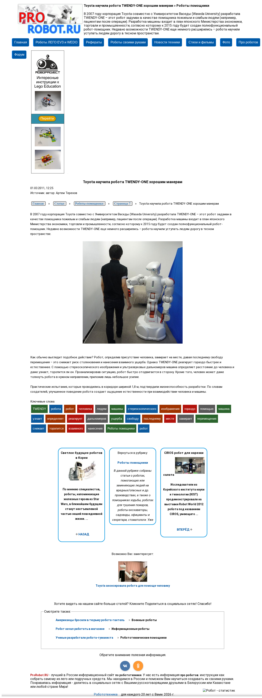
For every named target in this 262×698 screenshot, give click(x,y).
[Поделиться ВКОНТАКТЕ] (125, 666)
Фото (226, 42)
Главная (20, 42)
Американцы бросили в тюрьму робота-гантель (90, 620)
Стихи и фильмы (201, 42)
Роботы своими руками (128, 42)
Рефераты (94, 42)
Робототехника (105, 694)
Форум (19, 54)
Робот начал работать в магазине (80, 628)
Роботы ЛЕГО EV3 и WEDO (56, 42)
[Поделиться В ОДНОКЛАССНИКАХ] (138, 666)
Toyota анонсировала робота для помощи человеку (133, 585)
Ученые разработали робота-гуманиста (85, 637)
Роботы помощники (132, 463)
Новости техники (167, 42)
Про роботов (248, 42)
